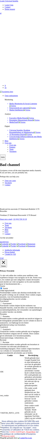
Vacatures (12, 151)
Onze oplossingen (11, 96)
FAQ (6, 232)
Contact (7, 7)
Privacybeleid (10, 252)
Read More (30, 432)
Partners (12, 147)
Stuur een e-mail (6, 219)
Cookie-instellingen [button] (17, 432)
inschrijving (4, 242)
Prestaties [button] (3, 314)
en (5, 88)
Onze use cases (10, 181)
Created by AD (10, 254)
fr (5, 86)
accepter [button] (11, 436)
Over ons (8, 143)
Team (11, 149)
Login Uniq (9, 5)
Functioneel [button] (4, 301)
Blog (6, 141)
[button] (3, 157)
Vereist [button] (2, 286)
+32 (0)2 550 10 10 (19, 219)
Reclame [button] (3, 340)
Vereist (5, 288)
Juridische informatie (12, 250)
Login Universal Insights (9, 1)
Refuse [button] (5, 436)
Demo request (10, 9)
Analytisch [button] (4, 327)
